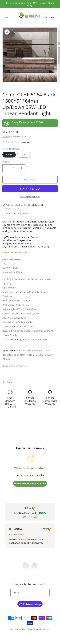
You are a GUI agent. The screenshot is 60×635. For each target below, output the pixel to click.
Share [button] (9, 382)
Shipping (5, 136)
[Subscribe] (45, 592)
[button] (6, 16)
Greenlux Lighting (24, 629)
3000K (9, 154)
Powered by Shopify (41, 629)
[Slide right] (37, 87)
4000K (23, 154)
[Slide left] (23, 87)
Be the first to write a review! (30, 483)
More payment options (30, 196)
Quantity (6, 161)
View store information (17, 213)
